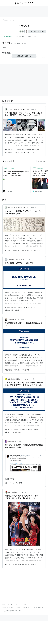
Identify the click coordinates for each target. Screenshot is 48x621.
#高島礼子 (25, 565)
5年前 (22, 319)
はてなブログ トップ (10, 20)
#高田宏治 (17, 565)
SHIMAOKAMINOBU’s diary (16, 259)
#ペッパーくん (10, 150)
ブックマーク (8, 168)
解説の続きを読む (23, 56)
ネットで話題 (20, 36)
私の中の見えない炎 (14, 492)
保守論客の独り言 (13, 319)
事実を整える (12, 441)
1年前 (28, 259)
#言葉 (30, 429)
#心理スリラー (20, 310)
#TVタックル (35, 250)
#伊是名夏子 (17, 483)
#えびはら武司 (20, 152)
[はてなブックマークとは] (16, 161)
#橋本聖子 (17, 370)
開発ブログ (26, 607)
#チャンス (37, 429)
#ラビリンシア (31, 307)
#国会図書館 (26, 150)
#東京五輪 (8, 370)
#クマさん (8, 250)
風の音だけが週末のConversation (18, 379)
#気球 (19, 150)
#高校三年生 (9, 152)
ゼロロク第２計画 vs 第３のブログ (18, 109)
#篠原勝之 (17, 250)
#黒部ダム (35, 150)
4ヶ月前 (33, 207)
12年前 (24, 492)
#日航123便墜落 (10, 307)
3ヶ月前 (33, 109)
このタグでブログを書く (37, 31)
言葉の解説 (8, 36)
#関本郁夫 (8, 565)
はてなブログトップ (37, 607)
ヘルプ (20, 607)
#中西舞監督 (9, 310)
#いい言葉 (23, 429)
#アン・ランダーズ (11, 429)
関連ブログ (32, 36)
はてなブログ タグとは (9, 607)
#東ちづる (30, 152)
